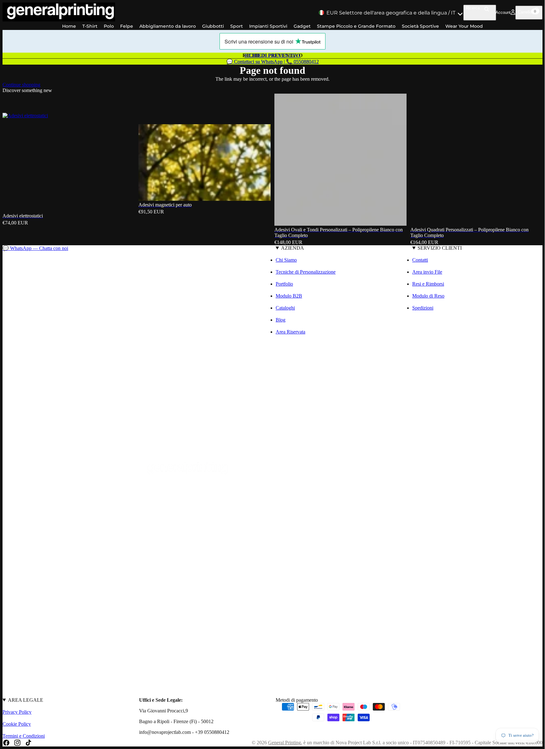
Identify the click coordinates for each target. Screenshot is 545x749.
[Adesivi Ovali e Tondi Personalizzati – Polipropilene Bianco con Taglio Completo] (340, 160)
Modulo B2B (289, 296)
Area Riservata (290, 331)
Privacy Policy (17, 712)
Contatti (420, 260)
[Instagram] (17, 742)
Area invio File (427, 272)
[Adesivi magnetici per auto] (204, 108)
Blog (280, 319)
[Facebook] (6, 742)
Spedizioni (422, 308)
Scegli (130, 202)
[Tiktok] (28, 742)
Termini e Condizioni (24, 736)
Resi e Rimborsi (428, 284)
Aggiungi (266, 191)
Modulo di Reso (428, 296)
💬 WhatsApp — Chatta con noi (35, 248)
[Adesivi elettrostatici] (69, 103)
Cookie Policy (17, 724)
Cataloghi (285, 308)
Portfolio (284, 284)
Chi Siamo (286, 260)
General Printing (284, 742)
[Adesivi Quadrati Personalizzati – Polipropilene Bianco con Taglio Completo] (476, 159)
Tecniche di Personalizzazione (306, 272)
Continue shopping (21, 84)
